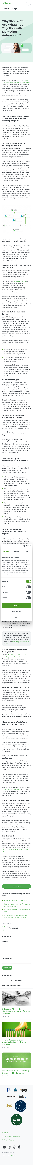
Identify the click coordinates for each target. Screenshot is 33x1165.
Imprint (4, 1155)
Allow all (16, 605)
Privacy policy (12, 1155)
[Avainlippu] (8, 1090)
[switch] (28, 586)
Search (6, 9)
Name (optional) (7, 958)
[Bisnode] (15, 1090)
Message (5, 941)
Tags (15, 9)
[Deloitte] (11, 1096)
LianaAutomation (20, 281)
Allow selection (16, 611)
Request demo (9, 1140)
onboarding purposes (11, 789)
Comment (7, 968)
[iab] (22, 1096)
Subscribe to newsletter (12, 1136)
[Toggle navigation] (28, 3)
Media (6, 1133)
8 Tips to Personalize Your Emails (15, 900)
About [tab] (27, 551)
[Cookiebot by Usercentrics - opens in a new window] (23, 546)
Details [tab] (16, 551)
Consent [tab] (6, 551)
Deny (16, 617)
